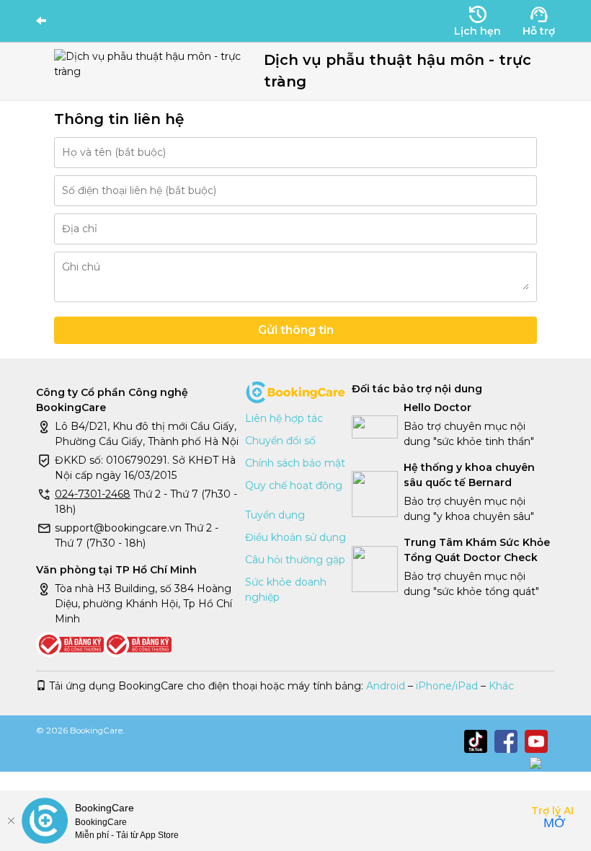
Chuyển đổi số (280, 440)
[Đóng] (10, 820)
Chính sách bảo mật (295, 463)
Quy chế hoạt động (293, 485)
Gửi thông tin (296, 330)
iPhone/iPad (447, 685)
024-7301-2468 (92, 494)
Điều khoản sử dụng (295, 537)
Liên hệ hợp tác (284, 418)
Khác (501, 685)
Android (385, 685)
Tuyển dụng (275, 514)
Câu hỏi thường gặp (295, 559)
